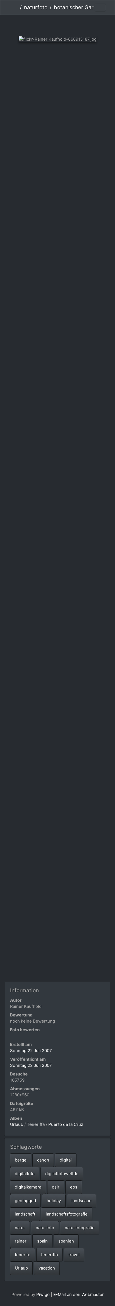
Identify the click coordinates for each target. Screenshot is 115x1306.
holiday (54, 1200)
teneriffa (49, 1254)
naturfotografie (80, 1227)
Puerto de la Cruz (65, 1124)
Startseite (15, 7)
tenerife (22, 1254)
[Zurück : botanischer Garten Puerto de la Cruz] (39, 24)
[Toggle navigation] (100, 8)
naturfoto (35, 7)
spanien (66, 1241)
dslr (55, 1187)
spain (42, 1241)
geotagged (25, 1200)
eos (73, 1187)
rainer (21, 1241)
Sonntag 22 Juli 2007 (31, 1050)
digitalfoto (25, 1173)
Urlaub (16, 1124)
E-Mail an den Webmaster (78, 1294)
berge (21, 1160)
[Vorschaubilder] (57, 24)
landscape (81, 1200)
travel (74, 1254)
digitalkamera (28, 1187)
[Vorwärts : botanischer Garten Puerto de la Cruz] (76, 24)
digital (66, 1160)
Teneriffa (36, 1124)
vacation (47, 1268)
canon (43, 1160)
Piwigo (43, 1294)
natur (20, 1227)
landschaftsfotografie (67, 1214)
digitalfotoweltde (61, 1173)
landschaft (25, 1214)
